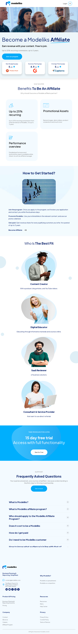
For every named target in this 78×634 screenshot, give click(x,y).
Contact (5, 617)
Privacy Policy (44, 617)
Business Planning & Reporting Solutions (9, 602)
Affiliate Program (8, 625)
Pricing (5, 605)
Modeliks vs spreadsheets (48, 580)
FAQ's (42, 604)
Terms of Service (45, 622)
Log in (65, 3)
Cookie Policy (44, 619)
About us (5, 619)
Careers (5, 622)
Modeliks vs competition (47, 583)
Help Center (43, 606)
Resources (43, 601)
